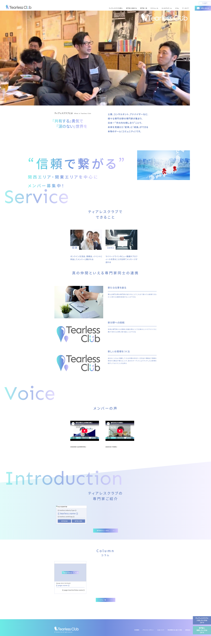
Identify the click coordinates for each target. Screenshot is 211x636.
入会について (160, 630)
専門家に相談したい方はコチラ (202, 630)
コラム (177, 8)
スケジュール (154, 8)
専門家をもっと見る (105, 531)
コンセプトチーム (167, 8)
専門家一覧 (143, 8)
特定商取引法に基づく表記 (175, 630)
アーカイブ (185, 8)
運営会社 (187, 630)
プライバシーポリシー (148, 630)
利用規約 (136, 630)
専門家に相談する (131, 8)
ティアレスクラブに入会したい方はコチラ (202, 620)
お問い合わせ (205, 8)
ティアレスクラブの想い (116, 8)
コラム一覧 (105, 600)
